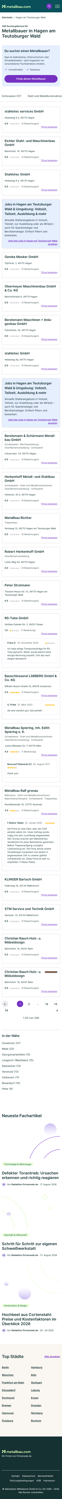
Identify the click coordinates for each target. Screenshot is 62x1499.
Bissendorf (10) (11, 1083)
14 (6, 1010)
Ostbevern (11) (10, 1077)
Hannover (8, 1413)
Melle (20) (8, 1048)
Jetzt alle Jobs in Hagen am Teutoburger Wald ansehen (32, 242)
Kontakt (16, 1476)
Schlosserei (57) (11, 96)
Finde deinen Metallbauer (31, 78)
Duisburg (7, 1420)
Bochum (36, 1420)
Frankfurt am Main (13, 1382)
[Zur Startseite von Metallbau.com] (16, 6)
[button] (49, 6)
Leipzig (35, 1390)
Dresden (36, 1405)
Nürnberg (37, 1413)
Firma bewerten (49, 126)
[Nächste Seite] (57, 1010)
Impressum (49, 1480)
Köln (33, 1375)
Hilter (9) (7, 1088)
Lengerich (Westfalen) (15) (18, 1060)
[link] (31, 119)
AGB (38, 1480)
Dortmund (8, 1397)
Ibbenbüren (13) (11, 1065)
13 (55, 1004)
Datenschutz (28, 1476)
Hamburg (36, 1367)
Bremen (6, 1405)
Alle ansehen (52, 1356)
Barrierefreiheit (45, 1476)
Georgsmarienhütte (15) (16, 1054)
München (8, 1375)
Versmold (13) (10, 1071)
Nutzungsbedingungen (22, 1480)
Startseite (7, 17)
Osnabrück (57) (11, 1043)
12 (46, 1004)
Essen (34, 1397)
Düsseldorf (8, 1390)
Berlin (5, 1367)
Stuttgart (36, 1382)
